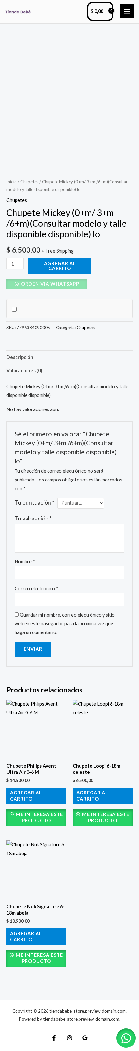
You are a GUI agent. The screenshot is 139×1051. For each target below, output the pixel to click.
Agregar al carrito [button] (26, 796)
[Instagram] (69, 1038)
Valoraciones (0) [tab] (24, 370)
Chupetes (29, 181)
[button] (46, 284)
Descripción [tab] (19, 357)
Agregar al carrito (60, 266)
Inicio (11, 181)
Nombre (25, 561)
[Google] (85, 1038)
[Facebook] (54, 1038)
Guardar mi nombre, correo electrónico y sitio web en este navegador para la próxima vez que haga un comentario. (65, 623)
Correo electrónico (36, 588)
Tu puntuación (34, 502)
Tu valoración (33, 518)
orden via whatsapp (49, 284)
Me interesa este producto (39, 817)
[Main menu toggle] (127, 11)
